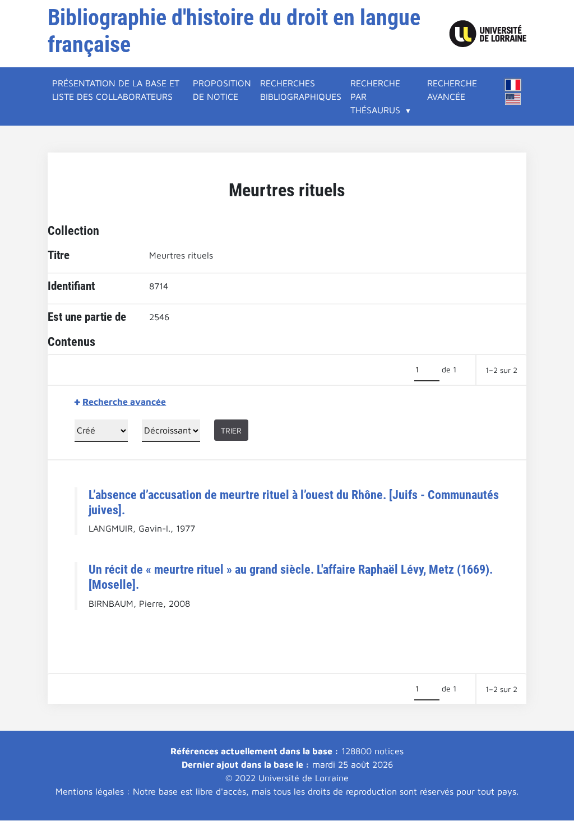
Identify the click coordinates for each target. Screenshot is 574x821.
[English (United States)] (513, 99)
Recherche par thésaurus (375, 96)
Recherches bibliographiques (300, 90)
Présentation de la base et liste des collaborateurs (115, 90)
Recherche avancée (452, 90)
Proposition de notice (222, 90)
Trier (231, 430)
